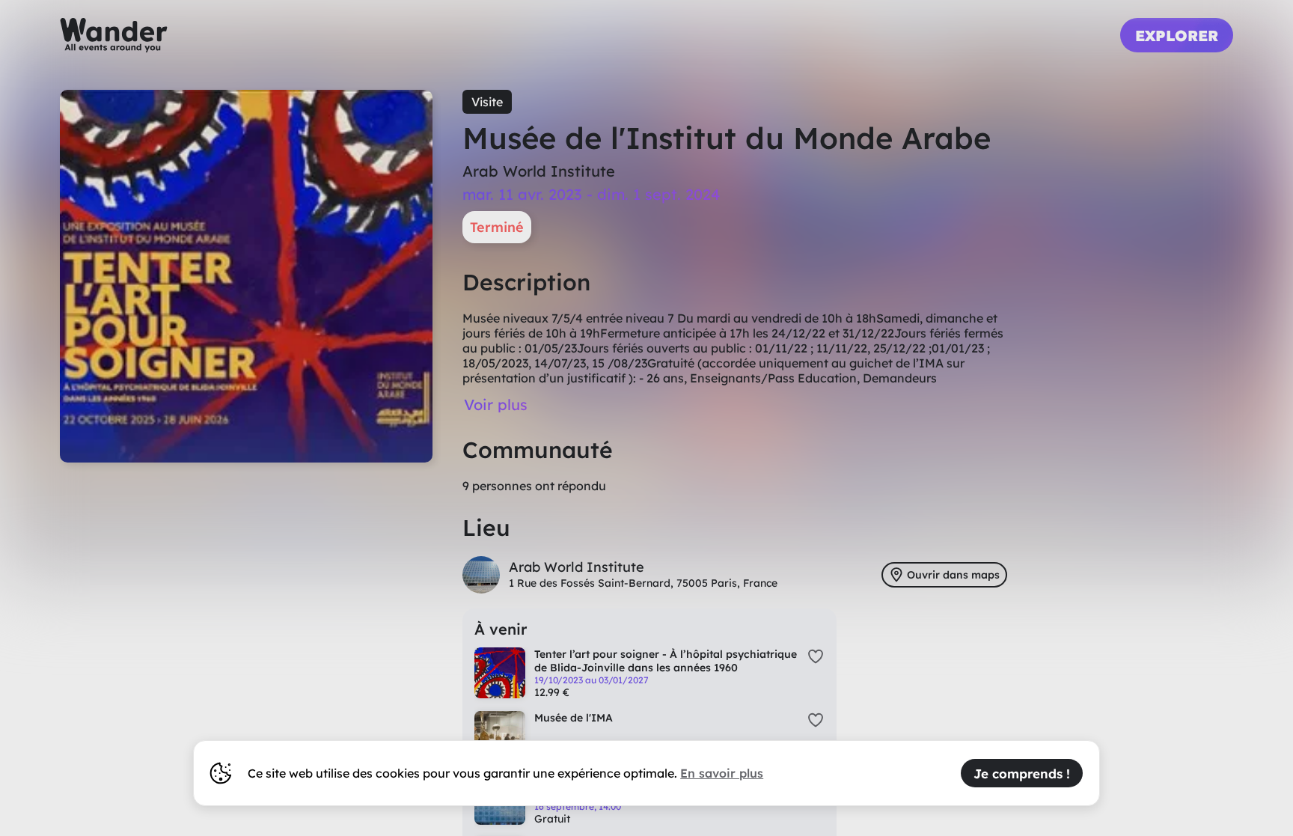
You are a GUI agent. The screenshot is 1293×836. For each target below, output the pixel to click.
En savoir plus (721, 773)
